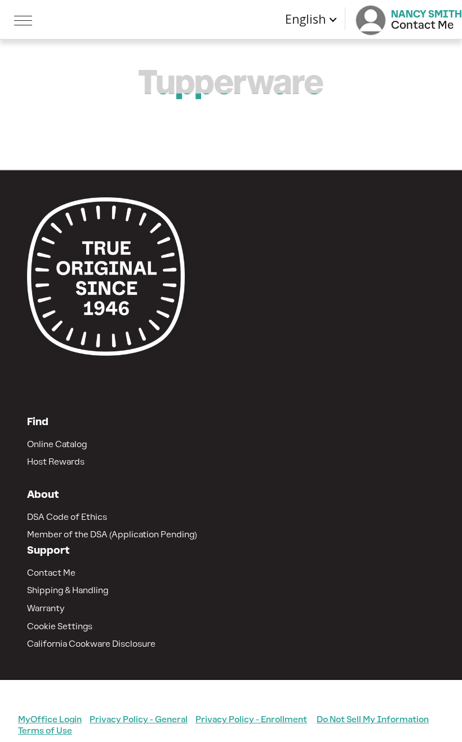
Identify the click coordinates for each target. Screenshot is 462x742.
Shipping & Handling (67, 590)
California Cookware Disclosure (91, 643)
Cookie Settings (59, 626)
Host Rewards (56, 461)
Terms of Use (45, 730)
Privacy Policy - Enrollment (251, 719)
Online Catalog (57, 444)
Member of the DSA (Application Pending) (112, 534)
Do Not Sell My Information (373, 719)
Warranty (46, 608)
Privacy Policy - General (139, 719)
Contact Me (51, 572)
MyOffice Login (50, 719)
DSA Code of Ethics (67, 517)
